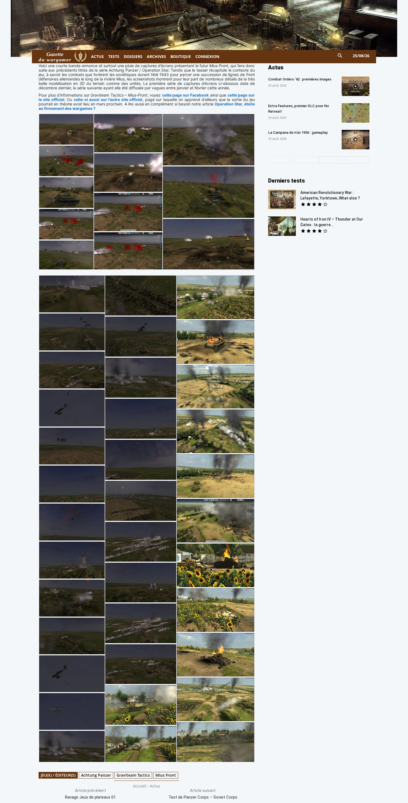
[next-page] (344, 159)
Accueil (139, 786)
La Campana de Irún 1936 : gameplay (298, 132)
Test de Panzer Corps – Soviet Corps (202, 797)
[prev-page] (293, 159)
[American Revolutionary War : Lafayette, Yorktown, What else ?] (282, 199)
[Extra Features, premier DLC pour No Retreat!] (355, 113)
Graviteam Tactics (133, 775)
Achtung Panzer (96, 775)
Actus (155, 786)
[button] (340, 56)
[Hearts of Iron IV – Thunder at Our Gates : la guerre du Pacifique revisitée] (282, 226)
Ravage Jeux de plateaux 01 (90, 797)
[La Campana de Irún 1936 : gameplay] (355, 139)
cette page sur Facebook (185, 95)
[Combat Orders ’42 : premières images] (355, 86)
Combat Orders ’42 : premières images (299, 79)
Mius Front (165, 775)
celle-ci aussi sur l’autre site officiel (108, 99)
